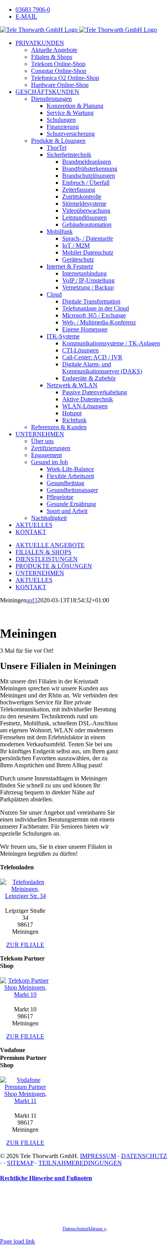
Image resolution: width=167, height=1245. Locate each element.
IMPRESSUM (98, 1156)
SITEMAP (20, 1163)
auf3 (31, 600)
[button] (46, 1178)
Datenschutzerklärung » (84, 1228)
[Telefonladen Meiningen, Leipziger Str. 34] (25, 896)
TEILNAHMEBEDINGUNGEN (80, 1163)
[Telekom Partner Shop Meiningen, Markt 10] (25, 994)
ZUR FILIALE (25, 945)
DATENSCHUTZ (144, 1156)
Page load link (17, 1241)
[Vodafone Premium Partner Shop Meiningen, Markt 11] (25, 1101)
